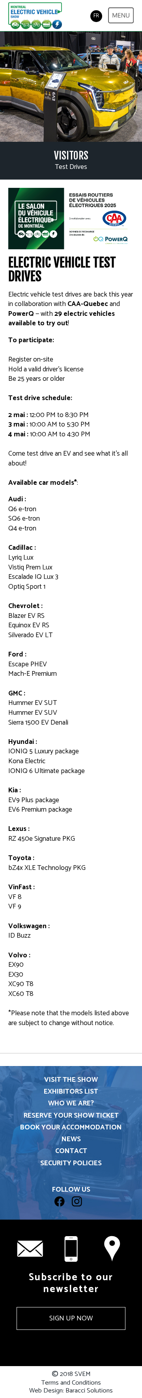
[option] (71, 87)
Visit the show (71, 1080)
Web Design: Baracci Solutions (71, 1391)
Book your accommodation (71, 1127)
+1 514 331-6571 (71, 1249)
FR (96, 16)
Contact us (112, 1249)
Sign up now (71, 1318)
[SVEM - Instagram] (80, 1210)
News (71, 1139)
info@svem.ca (30, 1249)
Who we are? (71, 1103)
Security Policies (71, 1163)
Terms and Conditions (71, 1383)
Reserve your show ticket (71, 1116)
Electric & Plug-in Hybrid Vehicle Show (35, 16)
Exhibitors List (71, 1092)
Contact (71, 1151)
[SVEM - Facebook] (63, 1210)
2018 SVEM (71, 1374)
